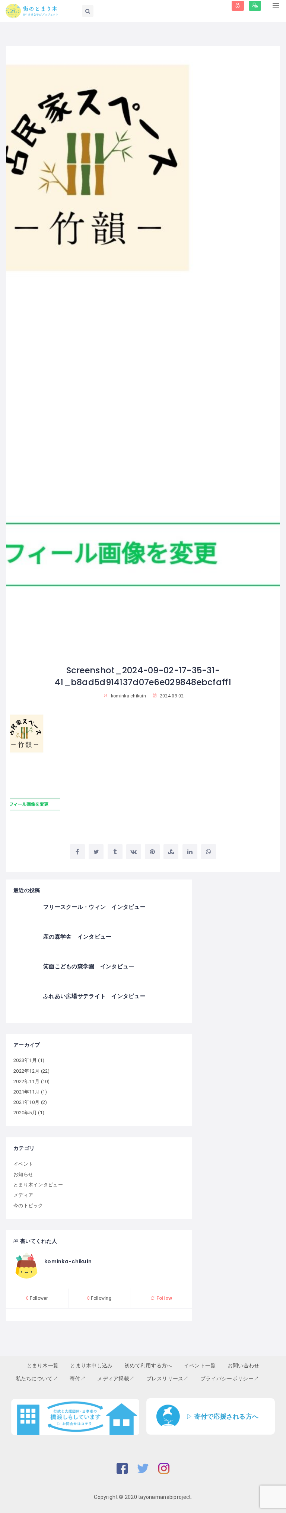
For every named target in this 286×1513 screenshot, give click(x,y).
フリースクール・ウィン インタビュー (94, 907)
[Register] (255, 6)
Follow (163, 1298)
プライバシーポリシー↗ (229, 1378)
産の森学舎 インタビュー (77, 936)
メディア (23, 1195)
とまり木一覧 (43, 1365)
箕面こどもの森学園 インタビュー (88, 966)
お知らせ (23, 1174)
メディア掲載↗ (115, 1378)
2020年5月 (25, 1112)
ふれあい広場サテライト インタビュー (94, 996)
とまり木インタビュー (38, 1185)
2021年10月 (26, 1102)
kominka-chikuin (68, 1261)
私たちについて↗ (37, 1378)
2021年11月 (26, 1092)
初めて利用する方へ (148, 1365)
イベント (23, 1164)
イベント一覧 (200, 1365)
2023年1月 (25, 1060)
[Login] (238, 6)
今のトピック (28, 1205)
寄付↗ (78, 1378)
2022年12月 (26, 1071)
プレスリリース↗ (167, 1378)
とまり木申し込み (91, 1365)
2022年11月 (26, 1081)
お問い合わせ (244, 1365)
